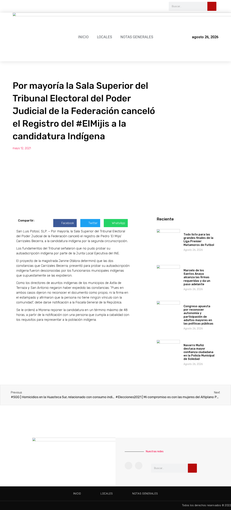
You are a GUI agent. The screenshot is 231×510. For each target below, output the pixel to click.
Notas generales (136, 37)
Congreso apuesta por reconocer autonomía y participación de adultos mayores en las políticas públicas (198, 315)
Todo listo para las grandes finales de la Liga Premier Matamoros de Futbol (199, 240)
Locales (104, 37)
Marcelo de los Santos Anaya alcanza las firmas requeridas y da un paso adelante (197, 277)
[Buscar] (211, 6)
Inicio (83, 37)
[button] (65, 223)
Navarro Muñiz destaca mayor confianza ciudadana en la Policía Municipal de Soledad (199, 352)
